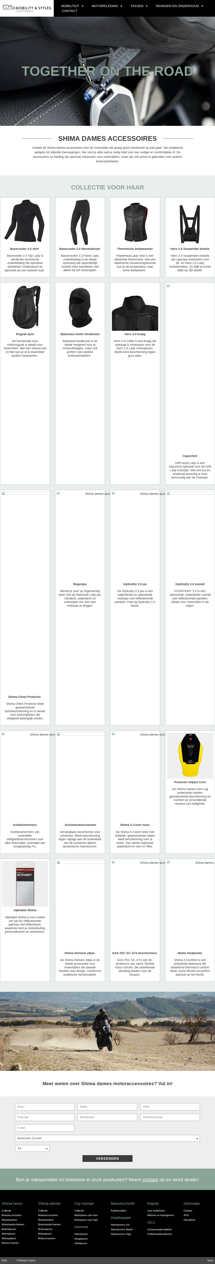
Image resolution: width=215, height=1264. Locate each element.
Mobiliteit (70, 6)
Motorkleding (105, 6)
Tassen (137, 6)
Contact (69, 11)
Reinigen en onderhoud (177, 6)
